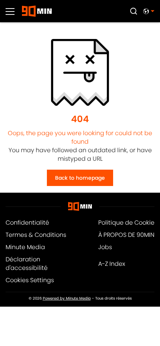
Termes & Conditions (36, 235)
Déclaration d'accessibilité (27, 263)
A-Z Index (111, 264)
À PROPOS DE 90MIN (126, 235)
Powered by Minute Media (67, 298)
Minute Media (25, 247)
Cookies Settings (30, 280)
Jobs (105, 247)
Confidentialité (27, 222)
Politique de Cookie (126, 222)
